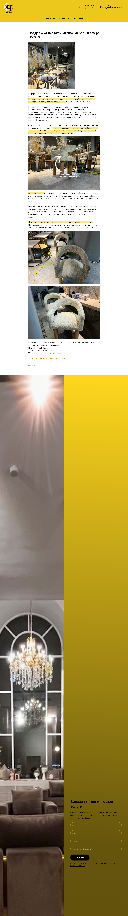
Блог (81, 18)
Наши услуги (50, 18)
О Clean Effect (64, 18)
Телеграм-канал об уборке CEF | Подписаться (48, 358)
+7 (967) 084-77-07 (88, 6)
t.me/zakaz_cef (108, 6)
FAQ (75, 18)
